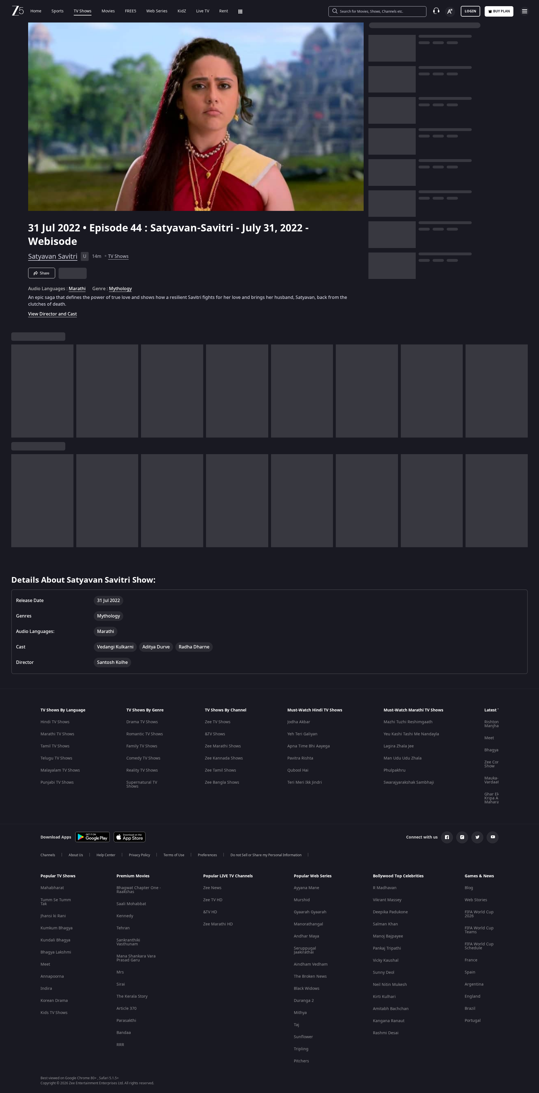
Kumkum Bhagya (57, 928)
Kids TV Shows (54, 1013)
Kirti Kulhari (384, 997)
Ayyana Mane (306, 888)
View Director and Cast (52, 314)
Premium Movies (133, 876)
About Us (76, 855)
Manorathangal (308, 924)
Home (35, 11)
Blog (469, 888)
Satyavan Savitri (52, 256)
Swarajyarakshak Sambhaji (409, 782)
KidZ (182, 11)
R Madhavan (385, 888)
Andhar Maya (306, 936)
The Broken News (310, 976)
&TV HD (210, 912)
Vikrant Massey (387, 900)
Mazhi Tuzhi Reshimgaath (408, 722)
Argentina (474, 984)
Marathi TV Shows (57, 734)
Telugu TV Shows (56, 758)
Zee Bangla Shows (222, 782)
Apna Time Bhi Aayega (308, 746)
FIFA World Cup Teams (479, 930)
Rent (223, 11)
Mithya (300, 1013)
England (472, 996)
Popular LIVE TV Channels (228, 876)
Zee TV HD (212, 900)
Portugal (473, 1021)
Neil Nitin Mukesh (390, 985)
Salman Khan (385, 924)
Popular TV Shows (58, 876)
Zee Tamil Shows (220, 770)
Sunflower (303, 1037)
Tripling (301, 1049)
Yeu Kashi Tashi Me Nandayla (411, 734)
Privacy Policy (139, 855)
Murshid (302, 900)
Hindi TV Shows (55, 722)
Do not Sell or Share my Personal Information (266, 855)
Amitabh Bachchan (391, 1009)
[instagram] (462, 837)
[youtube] (492, 837)
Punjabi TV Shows (57, 782)
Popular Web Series (313, 876)
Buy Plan (501, 11)
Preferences (207, 855)
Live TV (202, 11)
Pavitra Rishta (300, 758)
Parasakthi (126, 1021)
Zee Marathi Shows (223, 746)
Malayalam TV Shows (60, 770)
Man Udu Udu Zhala (403, 758)
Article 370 (127, 1008)
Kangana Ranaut (388, 1021)
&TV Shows (215, 734)
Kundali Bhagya (55, 940)
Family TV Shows (141, 746)
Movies (108, 11)
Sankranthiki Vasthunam (128, 942)
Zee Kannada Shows (224, 758)
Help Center (106, 855)
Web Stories (476, 900)
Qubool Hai (297, 770)
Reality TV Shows (142, 770)
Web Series (156, 11)
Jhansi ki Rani (53, 916)
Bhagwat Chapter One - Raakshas (139, 890)
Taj (296, 1025)
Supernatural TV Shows (141, 784)
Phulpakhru (395, 770)
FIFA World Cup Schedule (479, 946)
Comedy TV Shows (143, 758)
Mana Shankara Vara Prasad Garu (136, 958)
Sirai (121, 984)
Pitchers (301, 1061)
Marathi (77, 289)
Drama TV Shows (142, 722)
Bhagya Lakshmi (56, 952)
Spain (470, 972)
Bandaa (124, 1033)
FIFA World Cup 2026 (479, 914)
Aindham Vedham (311, 964)
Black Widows (306, 988)
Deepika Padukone (390, 912)
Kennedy (125, 916)
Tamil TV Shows (55, 746)
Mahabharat (52, 888)
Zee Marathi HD (218, 924)
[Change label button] (450, 12)
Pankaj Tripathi (387, 948)
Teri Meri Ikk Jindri (304, 782)
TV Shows (82, 11)
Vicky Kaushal (386, 960)
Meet (489, 738)
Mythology (120, 289)
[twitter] (477, 837)
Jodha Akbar (298, 722)
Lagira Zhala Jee (399, 746)
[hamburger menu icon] (524, 11)
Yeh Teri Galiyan (302, 734)
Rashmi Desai (386, 1033)
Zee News (212, 888)
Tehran (123, 928)
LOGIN (470, 11)
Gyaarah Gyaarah (310, 912)
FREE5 (130, 11)
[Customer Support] (436, 11)
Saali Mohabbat (131, 904)
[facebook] (447, 837)
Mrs (120, 972)
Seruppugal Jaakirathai (305, 950)
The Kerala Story (132, 996)
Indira (46, 988)
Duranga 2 (304, 1001)
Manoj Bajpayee (388, 936)
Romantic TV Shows (144, 734)
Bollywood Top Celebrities (398, 876)
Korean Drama (54, 1001)
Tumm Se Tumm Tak (56, 902)
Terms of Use (174, 855)
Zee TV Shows (218, 722)
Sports (58, 11)
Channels (48, 855)
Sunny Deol (383, 972)
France (471, 960)
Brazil (470, 1008)
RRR (120, 1045)
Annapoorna (52, 976)
